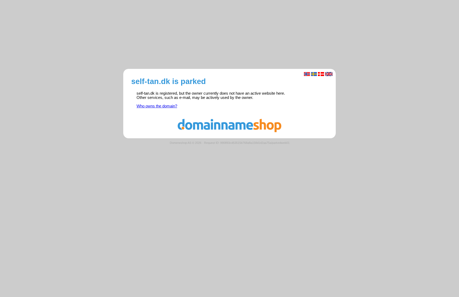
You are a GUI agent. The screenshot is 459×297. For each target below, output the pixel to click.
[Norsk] (307, 74)
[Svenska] (314, 74)
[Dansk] (321, 74)
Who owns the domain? (157, 106)
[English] (329, 74)
